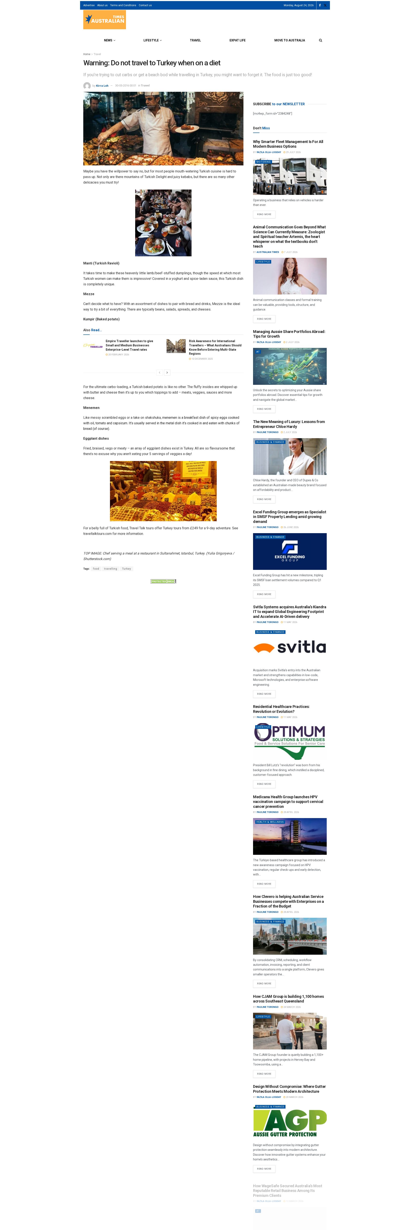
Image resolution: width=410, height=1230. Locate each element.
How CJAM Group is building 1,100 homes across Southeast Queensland (288, 999)
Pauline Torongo (267, 432)
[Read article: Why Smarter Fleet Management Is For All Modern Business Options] (290, 176)
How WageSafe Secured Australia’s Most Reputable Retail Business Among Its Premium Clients (287, 1186)
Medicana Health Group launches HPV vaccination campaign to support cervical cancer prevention (288, 802)
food (96, 568)
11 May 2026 (290, 622)
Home (86, 54)
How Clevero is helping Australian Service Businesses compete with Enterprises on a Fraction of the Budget (288, 901)
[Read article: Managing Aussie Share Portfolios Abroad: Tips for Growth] (290, 366)
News (108, 40)
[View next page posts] (167, 373)
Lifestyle (151, 40)
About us (102, 5)
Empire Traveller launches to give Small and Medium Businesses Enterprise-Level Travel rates (129, 345)
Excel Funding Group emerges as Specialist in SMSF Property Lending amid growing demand (289, 517)
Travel (195, 40)
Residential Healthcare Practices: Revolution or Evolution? (281, 709)
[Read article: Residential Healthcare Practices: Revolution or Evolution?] (290, 741)
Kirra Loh (102, 85)
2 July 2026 (292, 342)
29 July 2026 (293, 152)
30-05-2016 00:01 (125, 85)
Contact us (145, 5)
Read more (266, 213)
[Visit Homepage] (104, 20)
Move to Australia (289, 40)
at (258, 351)
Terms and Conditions (123, 5)
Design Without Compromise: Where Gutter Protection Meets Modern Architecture (289, 1089)
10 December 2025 (202, 358)
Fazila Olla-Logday (269, 152)
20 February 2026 (118, 354)
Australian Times (268, 252)
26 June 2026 (291, 527)
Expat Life (238, 40)
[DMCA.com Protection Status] (163, 581)
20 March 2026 (294, 1097)
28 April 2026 (291, 812)
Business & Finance (270, 442)
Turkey (126, 568)
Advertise (89, 5)
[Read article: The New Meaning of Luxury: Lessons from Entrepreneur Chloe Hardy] (290, 456)
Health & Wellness (270, 822)
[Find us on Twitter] (325, 5)
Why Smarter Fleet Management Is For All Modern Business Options (288, 144)
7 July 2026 (290, 252)
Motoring (263, 161)
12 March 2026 (294, 1196)
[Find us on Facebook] (320, 5)
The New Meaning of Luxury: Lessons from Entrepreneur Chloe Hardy (289, 424)
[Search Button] (320, 40)
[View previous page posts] (159, 373)
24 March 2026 (292, 1007)
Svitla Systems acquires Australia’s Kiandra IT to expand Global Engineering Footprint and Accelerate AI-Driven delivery (289, 612)
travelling (110, 568)
